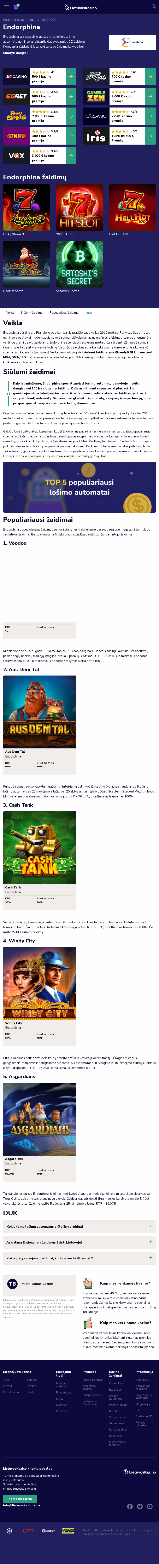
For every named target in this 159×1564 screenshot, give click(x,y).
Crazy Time (116, 1383)
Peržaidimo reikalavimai (90, 1402)
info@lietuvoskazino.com (21, 1505)
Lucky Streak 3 (13, 234)
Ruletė (113, 1411)
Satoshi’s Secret (67, 291)
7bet (6, 1380)
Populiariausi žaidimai (64, 313)
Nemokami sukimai (89, 1387)
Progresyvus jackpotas (144, 1396)
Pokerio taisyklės (141, 1424)
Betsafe (31, 1380)
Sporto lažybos (119, 1417)
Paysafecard (64, 1393)
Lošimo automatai (115, 1397)
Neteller (61, 1405)
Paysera (61, 1411)
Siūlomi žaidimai (32, 313)
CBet (29, 1392)
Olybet (7, 1386)
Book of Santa (13, 291)
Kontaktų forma (20, 1499)
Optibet (31, 1386)
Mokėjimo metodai (62, 1385)
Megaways (143, 1404)
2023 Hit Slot (66, 234)
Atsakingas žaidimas (143, 1387)
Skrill (59, 1399)
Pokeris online (118, 1405)
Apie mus (142, 1380)
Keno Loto (115, 1436)
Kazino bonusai (92, 1380)
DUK (89, 313)
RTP (138, 1410)
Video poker (117, 1423)
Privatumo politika (94, 1534)
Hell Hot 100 (118, 234)
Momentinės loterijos (117, 1443)
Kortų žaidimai (118, 1430)
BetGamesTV (144, 1416)
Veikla (10, 313)
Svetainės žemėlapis (117, 1534)
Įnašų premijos (92, 1395)
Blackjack (115, 1390)
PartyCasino (11, 1392)
